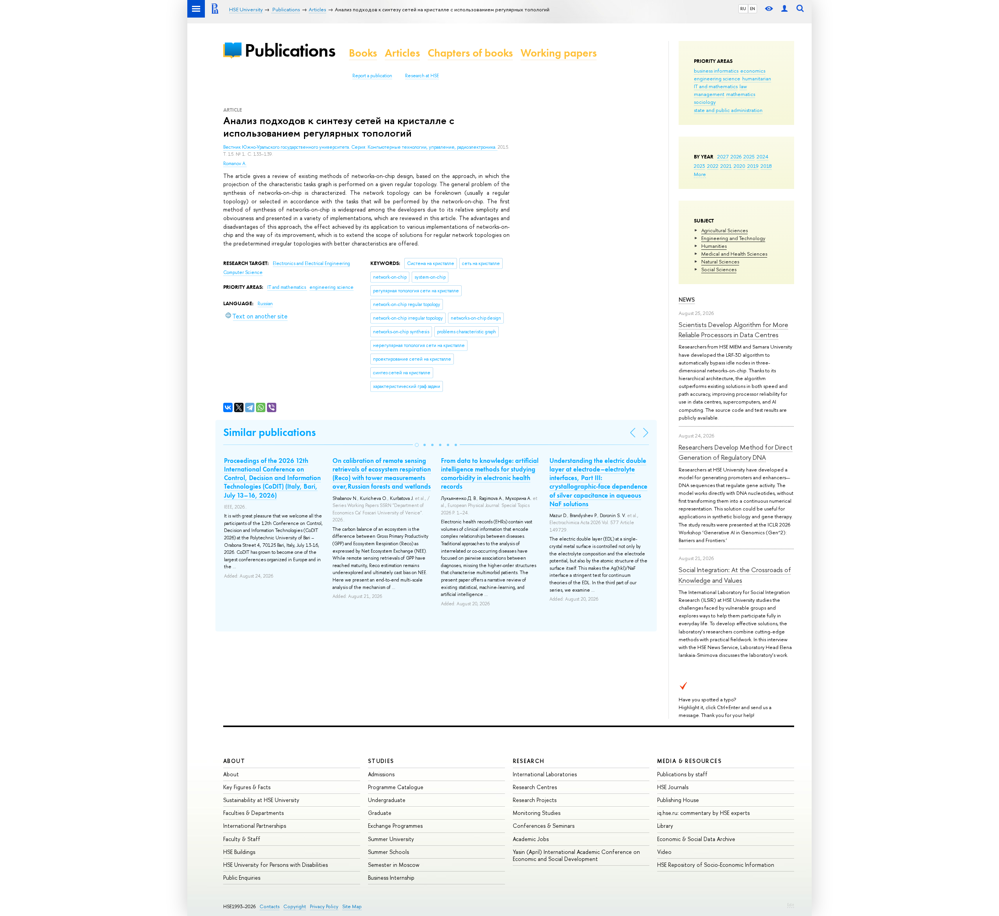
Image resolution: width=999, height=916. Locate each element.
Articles (402, 53)
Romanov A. (235, 163)
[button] (417, 445)
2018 (766, 165)
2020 (739, 165)
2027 (723, 156)
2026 (736, 156)
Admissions (381, 774)
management (709, 94)
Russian (265, 304)
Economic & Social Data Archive (696, 839)
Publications (290, 50)
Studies (381, 761)
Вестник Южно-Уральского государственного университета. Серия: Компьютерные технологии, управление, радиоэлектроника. (360, 147)
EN (752, 8)
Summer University (391, 839)
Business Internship (391, 877)
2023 (699, 165)
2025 (749, 156)
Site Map (352, 906)
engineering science (717, 78)
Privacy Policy (324, 906)
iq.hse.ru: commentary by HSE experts (703, 812)
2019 (753, 165)
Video (664, 852)
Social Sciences (718, 269)
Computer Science (243, 272)
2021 (726, 165)
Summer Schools (388, 852)
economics (752, 70)
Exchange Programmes (395, 825)
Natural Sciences (720, 261)
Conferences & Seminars (543, 825)
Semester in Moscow (394, 864)
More (700, 174)
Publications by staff (682, 774)
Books (363, 53)
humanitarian (756, 78)
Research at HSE (422, 76)
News (687, 299)
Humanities (714, 245)
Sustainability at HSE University (261, 800)
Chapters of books (470, 53)
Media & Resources (689, 761)
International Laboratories (545, 774)
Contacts (269, 906)
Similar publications (269, 432)
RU (743, 8)
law (743, 86)
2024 (762, 156)
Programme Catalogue (395, 787)
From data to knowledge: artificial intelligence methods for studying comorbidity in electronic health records (490, 473)
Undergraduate (386, 800)
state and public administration (728, 110)
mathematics (740, 94)
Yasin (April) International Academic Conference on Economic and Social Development (576, 855)
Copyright (294, 906)
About (234, 761)
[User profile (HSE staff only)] (784, 9)
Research (529, 761)
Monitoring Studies (536, 812)
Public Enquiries (241, 877)
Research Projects (534, 800)
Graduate (379, 812)
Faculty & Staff (241, 839)
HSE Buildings (239, 852)
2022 (712, 165)
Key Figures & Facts (246, 787)
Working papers (559, 53)
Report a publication (372, 76)
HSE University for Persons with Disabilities (275, 864)
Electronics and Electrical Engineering (311, 263)
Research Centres (535, 787)
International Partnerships (254, 825)
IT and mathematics (716, 86)
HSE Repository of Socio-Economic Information (715, 864)
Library (665, 825)
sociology (705, 101)
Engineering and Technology (733, 238)
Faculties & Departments (253, 812)
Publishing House (678, 800)
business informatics (716, 70)
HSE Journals (672, 787)
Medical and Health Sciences (734, 253)
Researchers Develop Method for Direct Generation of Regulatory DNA (736, 452)
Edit (790, 904)
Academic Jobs (531, 839)
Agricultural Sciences (724, 230)
